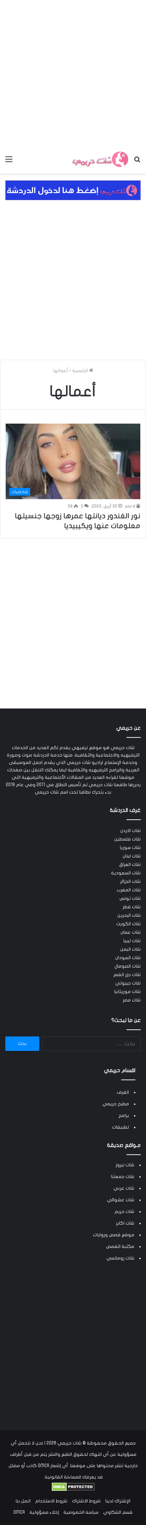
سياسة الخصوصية (81, 1512)
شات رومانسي (120, 1258)
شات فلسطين (127, 839)
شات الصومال (127, 966)
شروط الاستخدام (51, 1501)
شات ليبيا (132, 940)
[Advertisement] (73, 72)
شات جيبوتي (128, 983)
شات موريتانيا (127, 991)
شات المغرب (129, 889)
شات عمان (130, 932)
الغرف (123, 1092)
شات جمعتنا (122, 1176)
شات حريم (124, 1211)
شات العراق (130, 864)
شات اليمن (130, 949)
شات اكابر (125, 1223)
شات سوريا (130, 847)
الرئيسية (80, 370)
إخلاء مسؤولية (44, 1512)
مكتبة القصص (120, 1246)
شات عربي (123, 1188)
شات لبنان (132, 856)
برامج (123, 1115)
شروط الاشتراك (86, 1501)
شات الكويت (128, 923)
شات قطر (132, 906)
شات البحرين (129, 915)
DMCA (19, 1512)
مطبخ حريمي (115, 1103)
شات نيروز (125, 1164)
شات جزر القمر (127, 974)
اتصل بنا (23, 1501)
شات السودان (128, 957)
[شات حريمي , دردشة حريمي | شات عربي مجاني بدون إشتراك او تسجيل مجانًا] (100, 159)
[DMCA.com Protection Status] (73, 1489)
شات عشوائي (120, 1199)
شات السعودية (126, 873)
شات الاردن (130, 830)
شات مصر (132, 1000)
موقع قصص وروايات (113, 1234)
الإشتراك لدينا (117, 1501)
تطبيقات (120, 1127)
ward (130, 506)
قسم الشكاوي (118, 1512)
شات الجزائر (130, 881)
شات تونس (130, 898)
